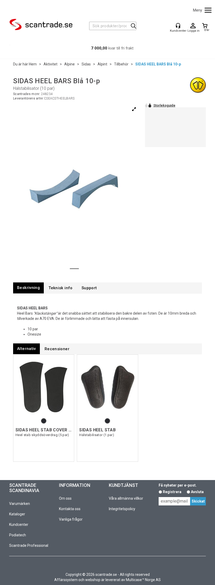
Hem (33, 64)
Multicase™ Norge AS (143, 580)
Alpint (102, 64)
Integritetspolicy (122, 509)
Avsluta (197, 492)
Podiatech (17, 535)
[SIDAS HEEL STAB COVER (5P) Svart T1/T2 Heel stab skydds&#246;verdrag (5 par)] (43, 387)
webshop (92, 580)
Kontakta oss (69, 509)
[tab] (28, 287)
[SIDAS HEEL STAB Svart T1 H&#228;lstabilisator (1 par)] (107, 387)
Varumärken (19, 504)
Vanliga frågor (71, 519)
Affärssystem (66, 580)
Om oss (65, 498)
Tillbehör (121, 64)
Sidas (86, 64)
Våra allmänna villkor (126, 498)
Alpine (69, 64)
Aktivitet (50, 64)
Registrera (172, 492)
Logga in (193, 26)
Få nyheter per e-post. (178, 485)
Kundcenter (18, 524)
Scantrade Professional (28, 545)
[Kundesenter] (178, 25)
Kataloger (17, 514)
